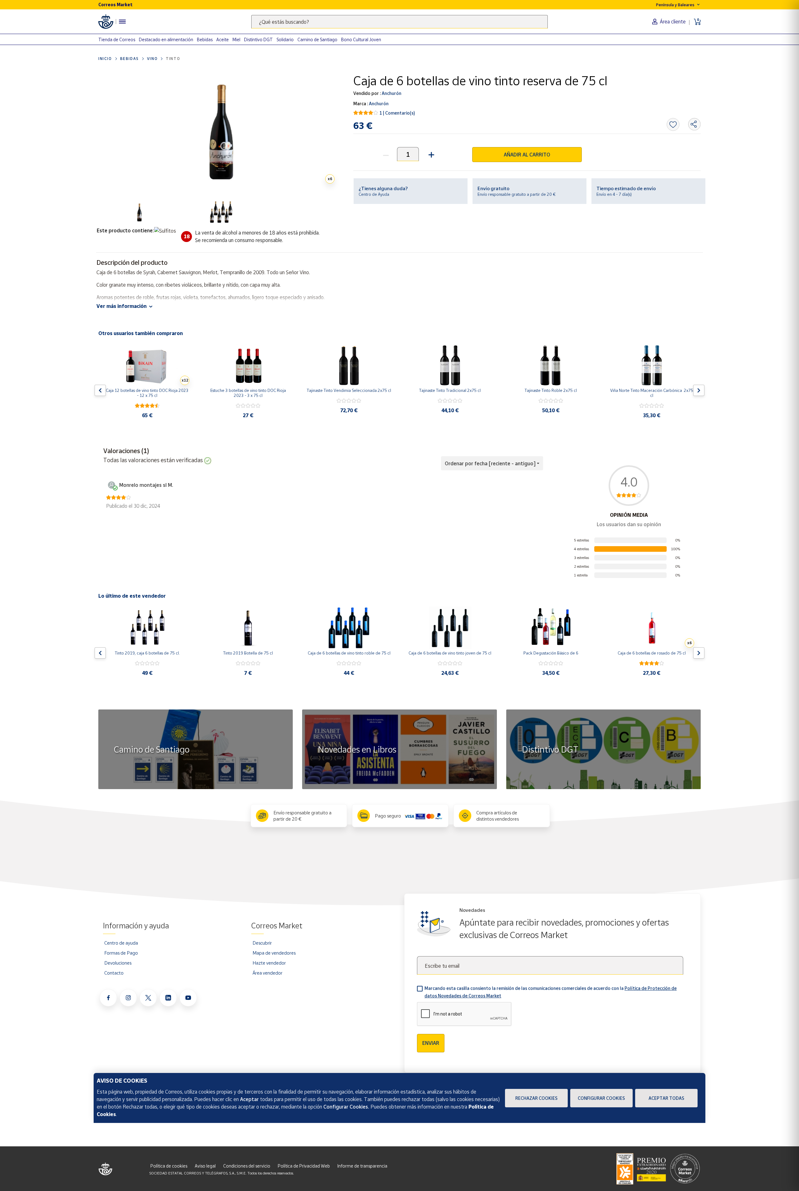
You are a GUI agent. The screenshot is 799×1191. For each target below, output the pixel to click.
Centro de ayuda (121, 943)
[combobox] (399, 21)
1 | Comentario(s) (397, 113)
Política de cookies (168, 1166)
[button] (430, 154)
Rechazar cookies (536, 1098)
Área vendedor (267, 973)
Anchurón (391, 93)
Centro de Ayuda (374, 194)
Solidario (285, 39)
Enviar (430, 1043)
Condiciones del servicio (246, 1166)
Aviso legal (205, 1166)
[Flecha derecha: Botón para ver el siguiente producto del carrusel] (698, 390)
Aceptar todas (666, 1098)
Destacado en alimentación (166, 39)
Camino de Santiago (317, 39)
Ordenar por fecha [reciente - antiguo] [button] (490, 463)
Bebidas (205, 39)
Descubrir (262, 943)
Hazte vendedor (269, 963)
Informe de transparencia (362, 1166)
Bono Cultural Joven (361, 39)
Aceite (222, 39)
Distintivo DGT (258, 39)
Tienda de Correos (116, 39)
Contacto (114, 973)
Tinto (173, 58)
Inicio (105, 58)
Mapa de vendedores (274, 953)
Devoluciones (117, 963)
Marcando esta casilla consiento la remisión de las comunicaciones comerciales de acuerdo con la (550, 992)
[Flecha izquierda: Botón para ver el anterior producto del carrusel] (100, 390)
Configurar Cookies (601, 1098)
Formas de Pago (121, 953)
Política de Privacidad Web (304, 1166)
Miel (236, 39)
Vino (152, 58)
